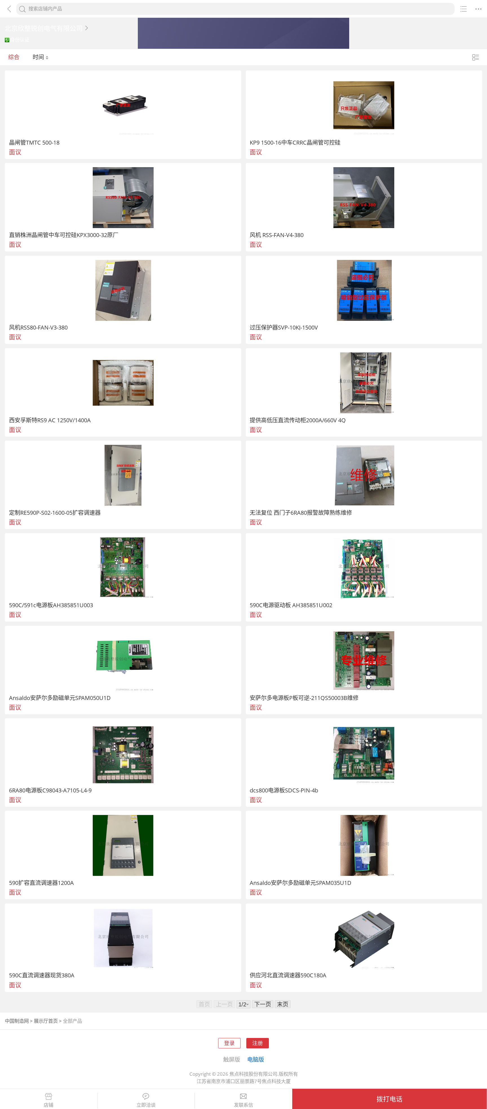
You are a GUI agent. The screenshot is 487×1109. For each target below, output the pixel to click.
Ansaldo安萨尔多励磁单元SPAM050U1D (60, 698)
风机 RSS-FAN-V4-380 (277, 235)
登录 (229, 1042)
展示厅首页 (46, 1021)
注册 (257, 1042)
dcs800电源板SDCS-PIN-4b (284, 790)
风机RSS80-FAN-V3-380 (38, 327)
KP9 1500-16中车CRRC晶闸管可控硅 (295, 142)
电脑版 (255, 1059)
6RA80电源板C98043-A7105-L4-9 (50, 790)
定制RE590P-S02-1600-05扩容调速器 (55, 512)
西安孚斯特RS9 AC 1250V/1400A (50, 420)
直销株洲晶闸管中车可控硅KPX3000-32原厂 (63, 235)
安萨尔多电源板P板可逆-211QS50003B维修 (304, 698)
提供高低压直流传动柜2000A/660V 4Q (298, 420)
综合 (13, 57)
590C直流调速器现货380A (41, 975)
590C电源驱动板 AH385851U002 (291, 605)
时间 (39, 57)
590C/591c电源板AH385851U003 (51, 605)
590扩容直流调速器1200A (41, 882)
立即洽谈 (146, 1105)
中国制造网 (17, 1021)
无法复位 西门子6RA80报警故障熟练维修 (301, 512)
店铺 (48, 1105)
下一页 (262, 1004)
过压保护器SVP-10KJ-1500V (284, 327)
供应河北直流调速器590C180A (288, 975)
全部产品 (72, 1021)
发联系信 (243, 1105)
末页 (282, 1004)
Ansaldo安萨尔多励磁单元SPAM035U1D (300, 882)
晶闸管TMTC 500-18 (34, 142)
